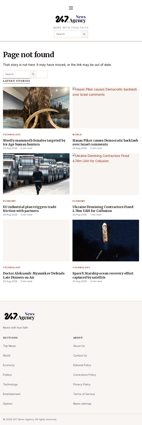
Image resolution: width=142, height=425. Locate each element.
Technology (12, 134)
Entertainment (11, 394)
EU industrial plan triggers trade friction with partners (29, 209)
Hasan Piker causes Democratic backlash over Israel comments (105, 142)
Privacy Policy (81, 384)
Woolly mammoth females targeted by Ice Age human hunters (34, 142)
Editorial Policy (82, 365)
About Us (79, 345)
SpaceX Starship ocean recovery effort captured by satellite (102, 275)
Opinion (7, 403)
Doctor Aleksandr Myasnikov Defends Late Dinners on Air (33, 275)
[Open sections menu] (71, 8)
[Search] (84, 34)
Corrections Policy (84, 374)
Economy (9, 201)
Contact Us (80, 355)
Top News (9, 345)
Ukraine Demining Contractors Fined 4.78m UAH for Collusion (102, 209)
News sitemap (82, 403)
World (77, 134)
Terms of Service (84, 394)
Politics (7, 374)
